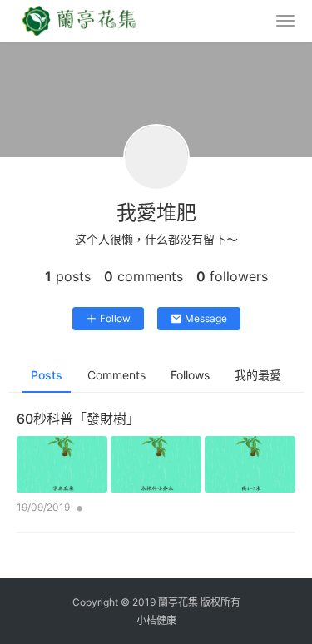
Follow (115, 318)
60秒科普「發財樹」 (78, 418)
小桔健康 (156, 620)
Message (206, 318)
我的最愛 (258, 375)
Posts (46, 375)
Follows (190, 375)
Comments (116, 375)
